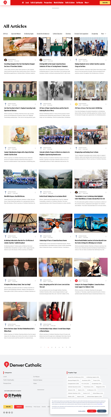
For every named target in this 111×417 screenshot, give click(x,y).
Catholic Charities (75, 393)
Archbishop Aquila (28, 34)
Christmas (68, 34)
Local (5, 376)
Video (35, 383)
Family (71, 396)
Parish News (89, 386)
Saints (82, 390)
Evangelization (74, 383)
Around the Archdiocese (43, 34)
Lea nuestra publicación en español (12, 390)
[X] (7, 412)
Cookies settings (81, 411)
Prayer (97, 380)
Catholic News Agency (95, 396)
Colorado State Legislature (81, 34)
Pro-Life (86, 383)
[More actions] (36, 60)
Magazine (101, 386)
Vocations (86, 380)
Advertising (28, 406)
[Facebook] (4, 412)
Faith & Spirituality (8, 380)
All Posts (5, 34)
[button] (87, 2)
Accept (91, 411)
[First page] (40, 347)
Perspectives (7, 383)
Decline (101, 411)
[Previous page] (44, 347)
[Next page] (66, 347)
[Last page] (70, 347)
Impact (81, 396)
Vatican (72, 390)
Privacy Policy (99, 404)
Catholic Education (57, 34)
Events (87, 393)
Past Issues (37, 406)
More (102, 34)
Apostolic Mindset (16, 34)
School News (98, 393)
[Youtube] (12, 412)
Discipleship (95, 34)
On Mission (36, 376)
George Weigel (74, 380)
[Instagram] (9, 412)
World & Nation (37, 380)
